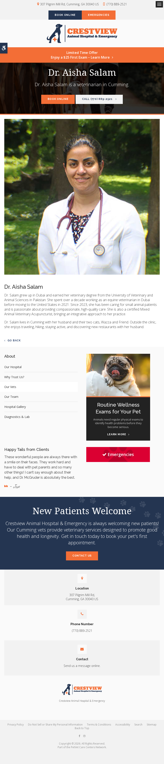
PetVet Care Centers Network (88, 747)
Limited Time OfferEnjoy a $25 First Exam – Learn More (80, 55)
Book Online (65, 14)
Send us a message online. (82, 666)
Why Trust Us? (14, 377)
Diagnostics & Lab (17, 417)
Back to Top (82, 728)
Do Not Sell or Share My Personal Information (55, 724)
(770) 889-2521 (117, 4)
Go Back (14, 340)
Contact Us (82, 555)
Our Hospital (13, 367)
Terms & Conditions (99, 724)
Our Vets (10, 387)
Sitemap (152, 724)
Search (138, 724)
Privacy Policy (15, 724)
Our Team (11, 397)
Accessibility (122, 724)
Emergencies (98, 14)
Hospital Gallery (15, 407)
